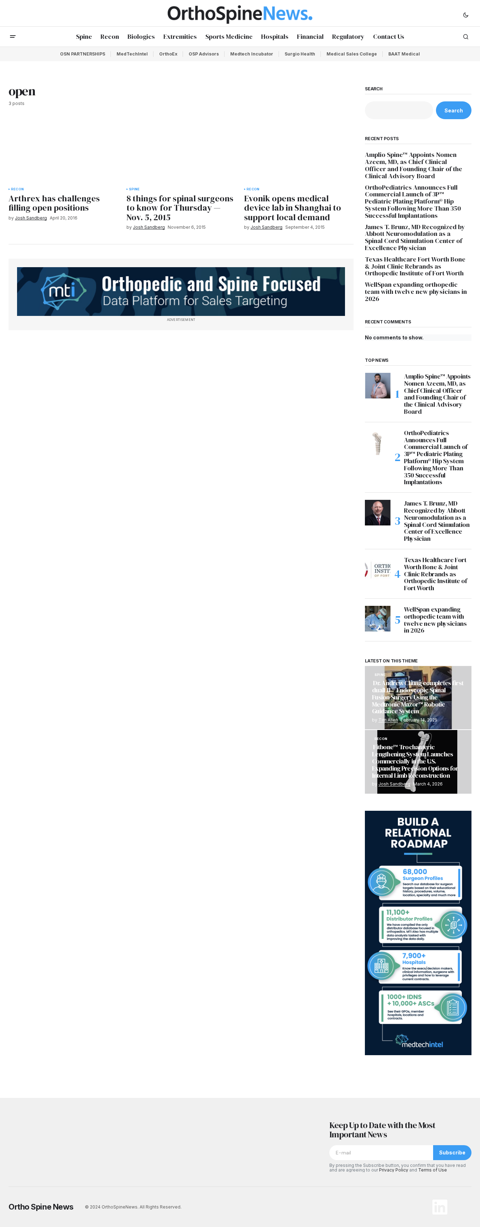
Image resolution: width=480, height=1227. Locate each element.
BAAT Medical (404, 54)
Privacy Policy (393, 1170)
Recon (17, 189)
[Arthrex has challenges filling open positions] (63, 151)
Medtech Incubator (251, 54)
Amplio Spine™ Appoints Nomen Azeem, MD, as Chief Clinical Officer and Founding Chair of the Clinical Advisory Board (413, 165)
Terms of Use (432, 1170)
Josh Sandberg (394, 784)
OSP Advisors (204, 54)
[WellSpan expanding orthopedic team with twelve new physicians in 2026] (377, 618)
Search (374, 88)
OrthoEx (168, 54)
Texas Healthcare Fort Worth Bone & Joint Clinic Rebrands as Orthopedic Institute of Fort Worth (415, 266)
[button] (465, 14)
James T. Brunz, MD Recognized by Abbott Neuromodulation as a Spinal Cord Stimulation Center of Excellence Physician (415, 237)
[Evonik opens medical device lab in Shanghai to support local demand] (299, 151)
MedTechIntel (132, 54)
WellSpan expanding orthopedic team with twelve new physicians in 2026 (416, 291)
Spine (134, 189)
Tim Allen (388, 720)
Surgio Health (300, 54)
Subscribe (452, 1152)
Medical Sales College (352, 54)
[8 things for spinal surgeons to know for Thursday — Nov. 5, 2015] (181, 151)
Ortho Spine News (41, 1206)
